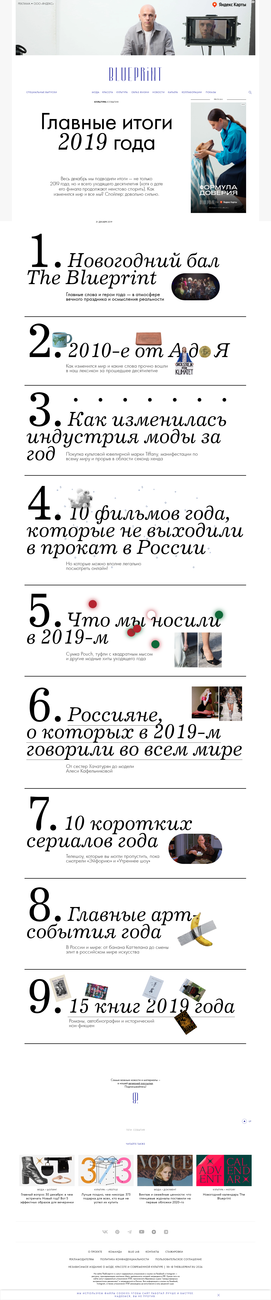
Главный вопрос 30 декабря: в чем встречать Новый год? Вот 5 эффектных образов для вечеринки (47, 1198)
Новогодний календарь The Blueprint (224, 1196)
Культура (100, 102)
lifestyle (112, 1190)
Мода (41, 1190)
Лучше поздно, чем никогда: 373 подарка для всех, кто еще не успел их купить (106, 1198)
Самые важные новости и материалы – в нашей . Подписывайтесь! (135, 1083)
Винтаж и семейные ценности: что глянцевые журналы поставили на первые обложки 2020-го (165, 1198)
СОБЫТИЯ (139, 1130)
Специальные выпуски (41, 92)
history (230, 1190)
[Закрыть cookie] (218, 1295)
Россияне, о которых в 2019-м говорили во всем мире (134, 732)
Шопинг (52, 1190)
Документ (170, 1190)
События (113, 102)
